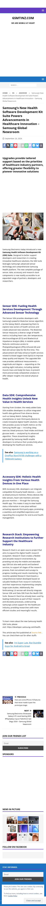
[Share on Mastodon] (30, 145)
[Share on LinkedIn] (12, 145)
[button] (42, 10)
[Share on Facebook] (4, 145)
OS (13, 93)
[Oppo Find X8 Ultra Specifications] (33, 837)
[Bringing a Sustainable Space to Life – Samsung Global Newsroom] (12, 820)
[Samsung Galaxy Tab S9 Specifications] (23, 828)
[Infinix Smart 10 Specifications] (33, 828)
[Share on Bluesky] (37, 145)
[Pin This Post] (15, 145)
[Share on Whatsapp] (26, 145)
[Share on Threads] (41, 145)
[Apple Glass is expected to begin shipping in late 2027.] (33, 820)
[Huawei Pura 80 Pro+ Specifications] (12, 837)
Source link (37, 632)
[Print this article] (23, 145)
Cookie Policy (12, 896)
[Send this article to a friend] (19, 145)
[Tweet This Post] (8, 145)
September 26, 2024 (13, 138)
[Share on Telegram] (34, 145)
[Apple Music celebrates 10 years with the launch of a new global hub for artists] (23, 820)
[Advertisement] (23, 51)
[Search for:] (23, 85)
